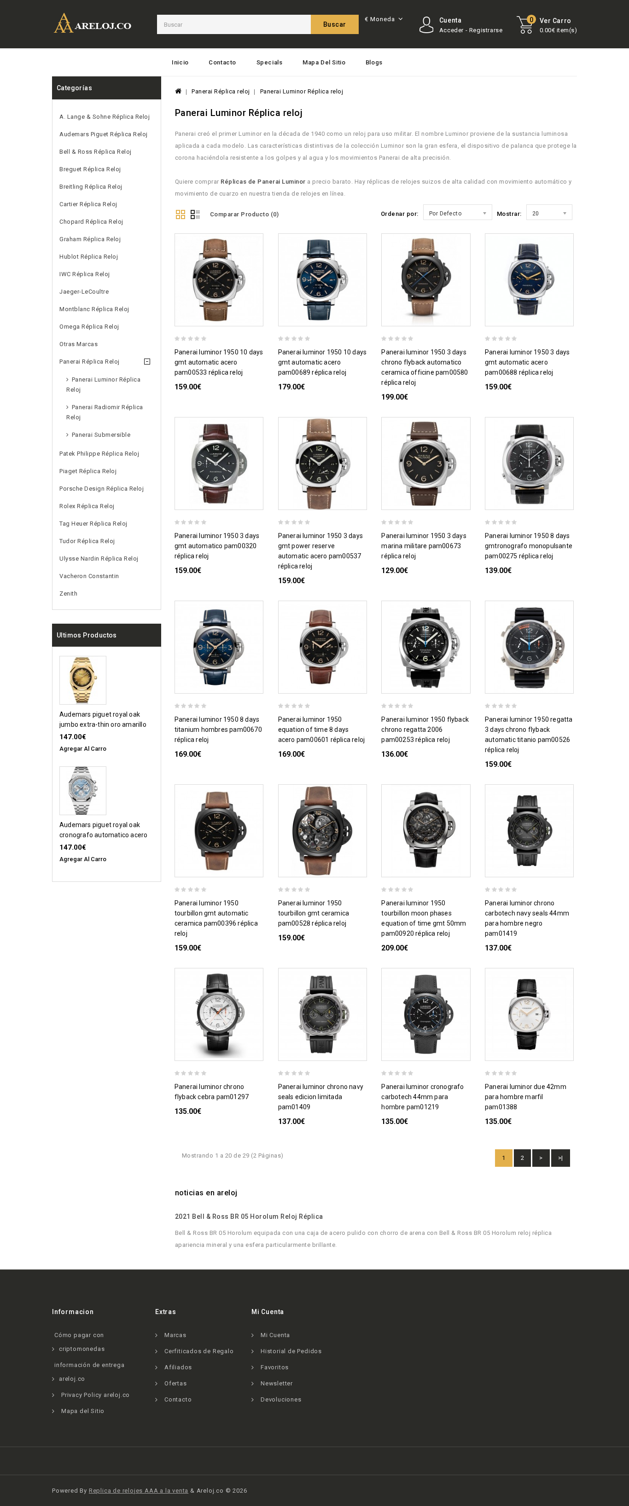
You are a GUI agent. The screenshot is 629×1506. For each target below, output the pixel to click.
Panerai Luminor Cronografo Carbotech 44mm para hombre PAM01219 (422, 1097)
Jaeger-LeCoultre (84, 291)
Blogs (374, 62)
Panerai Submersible (101, 434)
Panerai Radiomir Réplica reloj (104, 412)
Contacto (222, 62)
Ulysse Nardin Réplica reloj (99, 558)
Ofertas (175, 1383)
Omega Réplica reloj (89, 326)
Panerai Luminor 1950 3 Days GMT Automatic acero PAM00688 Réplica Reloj (527, 362)
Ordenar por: (400, 213)
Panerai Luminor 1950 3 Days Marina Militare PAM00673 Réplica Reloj (423, 546)
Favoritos (275, 1367)
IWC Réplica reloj (84, 274)
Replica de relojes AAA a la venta (138, 1490)
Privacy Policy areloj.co (95, 1394)
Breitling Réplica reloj (90, 186)
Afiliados (178, 1367)
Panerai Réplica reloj (89, 361)
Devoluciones (281, 1399)
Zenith (68, 593)
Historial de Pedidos (291, 1351)
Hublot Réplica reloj (88, 256)
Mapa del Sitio (324, 62)
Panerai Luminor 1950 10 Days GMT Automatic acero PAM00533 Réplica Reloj (219, 362)
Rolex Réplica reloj (87, 506)
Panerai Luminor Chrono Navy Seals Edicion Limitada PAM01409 (320, 1097)
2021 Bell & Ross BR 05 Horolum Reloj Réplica (249, 1216)
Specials (269, 62)
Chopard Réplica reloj (91, 221)
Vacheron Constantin (89, 576)
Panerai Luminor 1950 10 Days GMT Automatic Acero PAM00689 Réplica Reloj (322, 362)
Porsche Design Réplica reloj (101, 488)
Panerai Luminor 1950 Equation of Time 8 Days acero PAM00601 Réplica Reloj (321, 729)
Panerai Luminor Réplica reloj (103, 384)
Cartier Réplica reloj (88, 204)
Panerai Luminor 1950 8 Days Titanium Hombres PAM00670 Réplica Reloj (218, 729)
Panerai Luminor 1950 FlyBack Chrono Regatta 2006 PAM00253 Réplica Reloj (425, 729)
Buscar (334, 24)
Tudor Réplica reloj (87, 541)
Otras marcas (78, 344)
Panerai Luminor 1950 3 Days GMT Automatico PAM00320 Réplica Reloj (217, 546)
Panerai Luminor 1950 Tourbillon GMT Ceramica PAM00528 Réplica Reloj (313, 913)
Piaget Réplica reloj (87, 471)
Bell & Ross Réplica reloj (95, 151)
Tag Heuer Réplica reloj (93, 523)
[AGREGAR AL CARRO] (259, 318)
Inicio (180, 62)
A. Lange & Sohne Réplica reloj (104, 116)
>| (560, 1157)
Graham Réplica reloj (90, 239)
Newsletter (277, 1383)
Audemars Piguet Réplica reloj (103, 134)
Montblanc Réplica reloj (94, 309)
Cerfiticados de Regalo (199, 1351)
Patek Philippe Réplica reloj (99, 453)
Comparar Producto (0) (244, 214)
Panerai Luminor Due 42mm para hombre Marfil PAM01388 (525, 1097)
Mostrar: (509, 213)
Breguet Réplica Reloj (90, 169)
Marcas (175, 1335)
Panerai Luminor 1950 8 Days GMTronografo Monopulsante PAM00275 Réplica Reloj (528, 546)
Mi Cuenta (275, 1335)
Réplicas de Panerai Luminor (263, 181)
